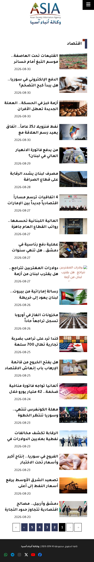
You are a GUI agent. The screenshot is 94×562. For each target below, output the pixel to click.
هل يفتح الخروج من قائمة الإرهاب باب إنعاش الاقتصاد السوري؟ (31, 366)
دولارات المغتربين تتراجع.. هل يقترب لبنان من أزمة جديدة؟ (33, 272)
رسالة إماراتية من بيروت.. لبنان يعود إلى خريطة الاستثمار (34, 295)
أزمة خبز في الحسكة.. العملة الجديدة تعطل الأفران (31, 106)
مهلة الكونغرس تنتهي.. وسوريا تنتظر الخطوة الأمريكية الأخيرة (35, 413)
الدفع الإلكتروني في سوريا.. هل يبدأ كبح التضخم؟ (33, 83)
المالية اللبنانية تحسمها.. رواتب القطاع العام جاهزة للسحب (33, 224)
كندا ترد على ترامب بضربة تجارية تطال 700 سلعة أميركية (34, 342)
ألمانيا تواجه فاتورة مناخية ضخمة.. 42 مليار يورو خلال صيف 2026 (33, 389)
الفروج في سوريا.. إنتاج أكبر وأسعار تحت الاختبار (32, 460)
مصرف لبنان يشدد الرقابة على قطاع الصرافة (34, 177)
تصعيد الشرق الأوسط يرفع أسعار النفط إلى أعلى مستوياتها (32, 484)
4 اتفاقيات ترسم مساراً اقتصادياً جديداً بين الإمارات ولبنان (32, 201)
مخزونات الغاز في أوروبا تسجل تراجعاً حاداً (36, 318)
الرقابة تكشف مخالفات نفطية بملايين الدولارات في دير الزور (32, 437)
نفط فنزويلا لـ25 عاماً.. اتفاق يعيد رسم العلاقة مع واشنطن (32, 130)
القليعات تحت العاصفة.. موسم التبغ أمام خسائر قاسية (34, 59)
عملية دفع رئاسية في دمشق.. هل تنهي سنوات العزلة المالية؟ (35, 248)
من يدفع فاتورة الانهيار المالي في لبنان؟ (37, 153)
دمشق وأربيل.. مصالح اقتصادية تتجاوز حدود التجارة (31, 507)
